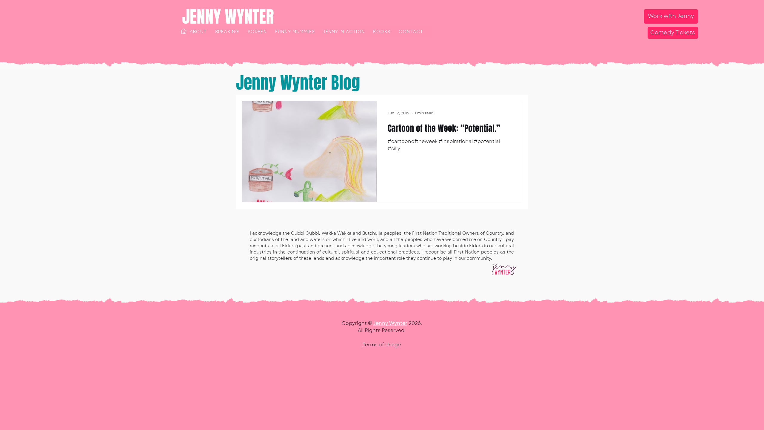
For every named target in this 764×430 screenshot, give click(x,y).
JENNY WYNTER (228, 16)
